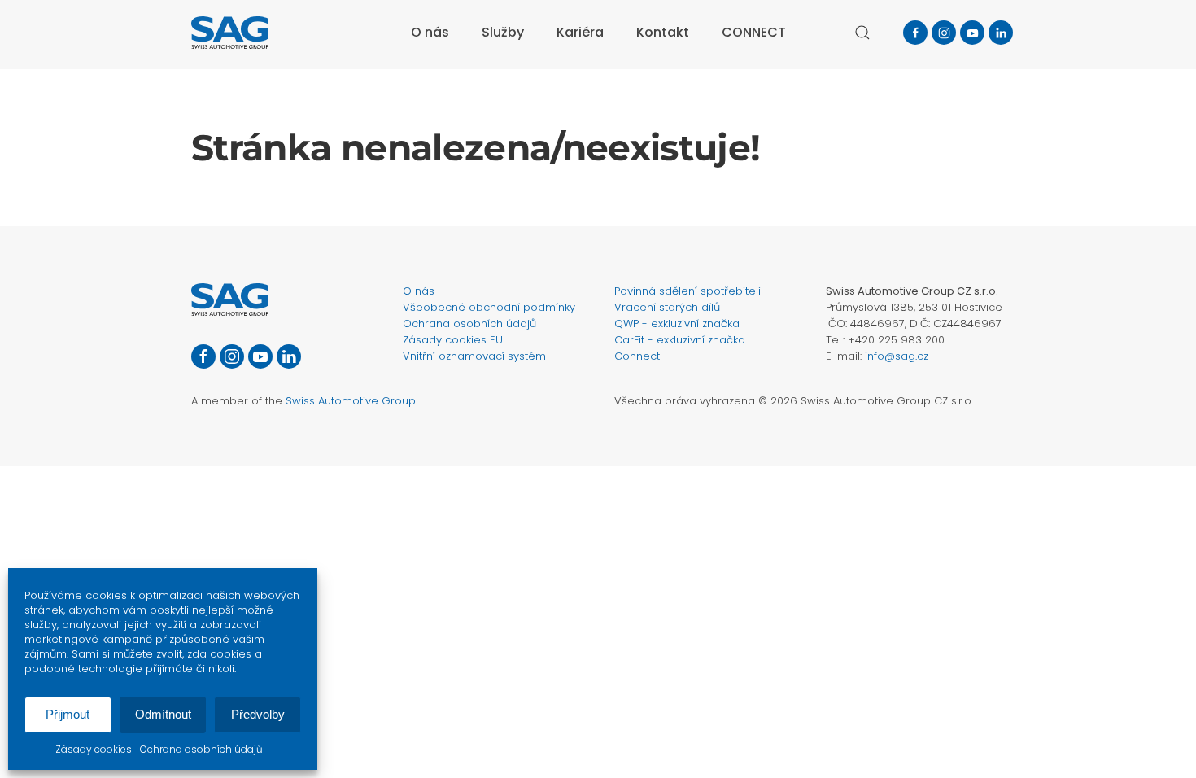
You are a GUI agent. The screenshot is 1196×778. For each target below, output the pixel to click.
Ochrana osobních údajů (201, 749)
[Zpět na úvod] (229, 32)
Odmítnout (163, 714)
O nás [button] (430, 32)
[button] (862, 32)
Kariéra (580, 32)
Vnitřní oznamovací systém (474, 356)
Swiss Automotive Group (351, 401)
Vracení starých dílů (667, 307)
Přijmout (67, 714)
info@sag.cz (896, 356)
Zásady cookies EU (453, 339)
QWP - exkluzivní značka (677, 323)
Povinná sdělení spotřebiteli (687, 291)
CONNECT (754, 32)
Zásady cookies (93, 749)
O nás (418, 291)
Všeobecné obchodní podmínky (489, 307)
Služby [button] (503, 32)
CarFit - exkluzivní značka (679, 339)
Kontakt (662, 32)
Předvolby (258, 714)
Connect (637, 356)
